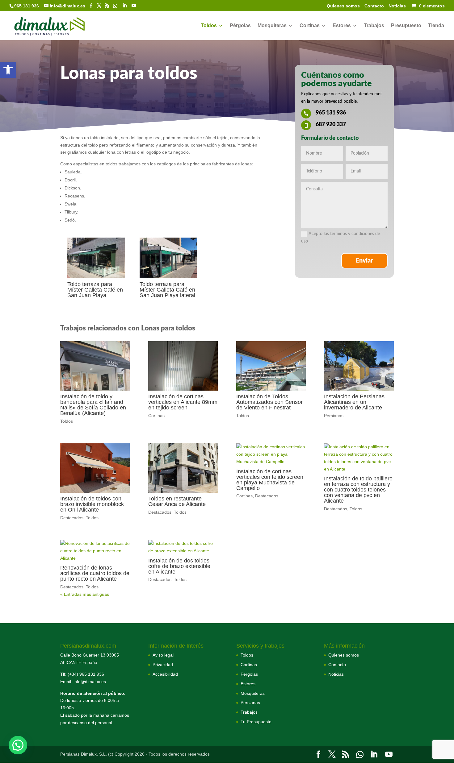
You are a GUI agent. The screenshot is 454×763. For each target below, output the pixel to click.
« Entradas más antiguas (84, 594)
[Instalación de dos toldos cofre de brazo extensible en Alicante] (183, 547)
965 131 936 (331, 113)
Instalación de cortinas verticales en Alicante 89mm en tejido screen (182, 402)
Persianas (333, 415)
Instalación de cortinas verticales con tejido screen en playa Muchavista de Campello (269, 479)
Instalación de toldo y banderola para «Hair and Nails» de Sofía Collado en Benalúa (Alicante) (93, 404)
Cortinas (310, 25)
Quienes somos (343, 6)
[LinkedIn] (124, 5)
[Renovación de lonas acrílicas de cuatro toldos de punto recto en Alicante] (95, 551)
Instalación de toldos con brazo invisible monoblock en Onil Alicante (92, 504)
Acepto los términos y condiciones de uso (340, 237)
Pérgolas (240, 25)
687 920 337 (331, 124)
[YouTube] (134, 5)
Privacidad (163, 664)
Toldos (209, 25)
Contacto (374, 6)
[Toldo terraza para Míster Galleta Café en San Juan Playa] (96, 276)
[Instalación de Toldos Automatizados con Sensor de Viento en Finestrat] (271, 366)
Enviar (364, 261)
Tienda (436, 25)
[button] (8, 70)
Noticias (397, 6)
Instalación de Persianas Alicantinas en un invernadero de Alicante (354, 402)
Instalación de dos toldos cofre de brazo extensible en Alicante (179, 566)
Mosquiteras (272, 25)
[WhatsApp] (115, 6)
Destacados (71, 517)
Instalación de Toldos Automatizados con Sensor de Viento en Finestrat (269, 402)
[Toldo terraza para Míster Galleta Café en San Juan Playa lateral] (168, 276)
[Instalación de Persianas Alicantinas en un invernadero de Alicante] (358, 366)
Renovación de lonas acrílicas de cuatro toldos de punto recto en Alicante (94, 573)
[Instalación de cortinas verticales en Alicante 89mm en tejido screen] (183, 366)
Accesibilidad (165, 674)
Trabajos (374, 25)
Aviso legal (163, 655)
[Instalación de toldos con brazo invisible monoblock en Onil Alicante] (95, 468)
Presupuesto (406, 25)
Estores (342, 25)
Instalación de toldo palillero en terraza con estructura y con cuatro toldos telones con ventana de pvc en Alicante (358, 489)
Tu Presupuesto (256, 721)
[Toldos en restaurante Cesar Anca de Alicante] (183, 468)
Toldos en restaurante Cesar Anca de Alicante (177, 501)
